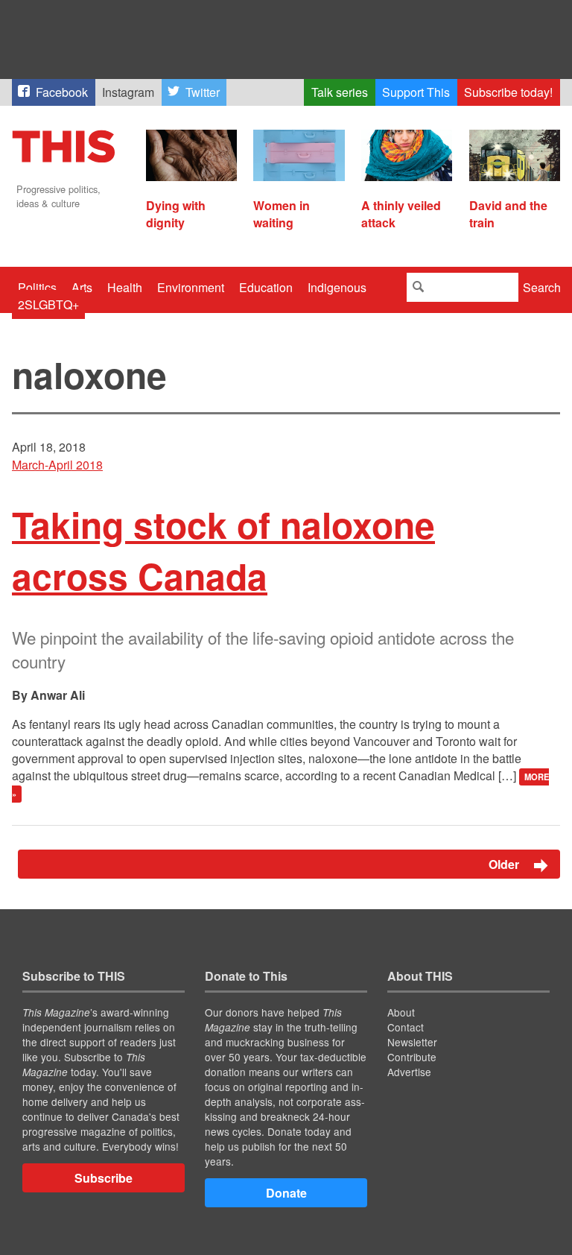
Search (542, 287)
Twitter (202, 92)
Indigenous (337, 287)
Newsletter (412, 1041)
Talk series (339, 92)
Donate (286, 1192)
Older (505, 864)
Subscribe (103, 1177)
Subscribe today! (508, 92)
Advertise (409, 1071)
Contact (405, 1027)
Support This (416, 92)
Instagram (128, 92)
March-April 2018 (57, 464)
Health (124, 287)
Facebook (62, 92)
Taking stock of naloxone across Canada (223, 550)
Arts (82, 287)
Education (266, 287)
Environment (190, 287)
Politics (37, 287)
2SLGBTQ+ (48, 304)
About (401, 1012)
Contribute (411, 1056)
